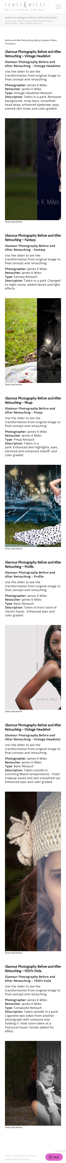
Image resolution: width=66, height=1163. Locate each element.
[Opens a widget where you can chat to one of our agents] (54, 1157)
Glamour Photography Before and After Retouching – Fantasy (33, 237)
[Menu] (56, 6)
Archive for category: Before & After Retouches (31, 17)
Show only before (13, 221)
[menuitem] (17, 1159)
